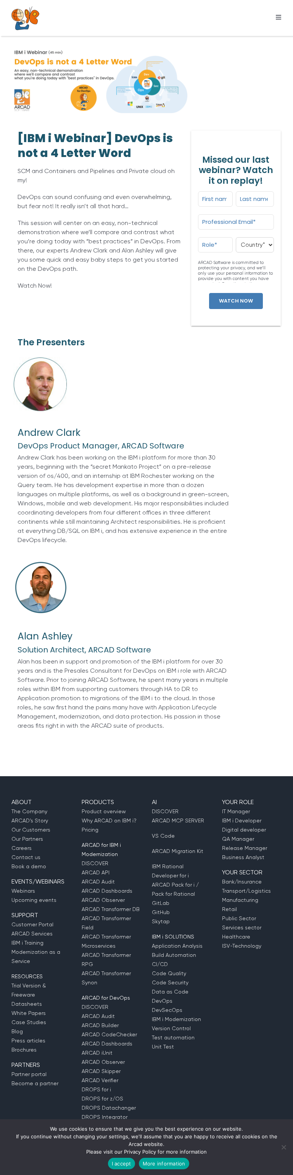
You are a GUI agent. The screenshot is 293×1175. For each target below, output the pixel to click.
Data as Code (170, 992)
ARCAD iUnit (97, 1053)
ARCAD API (95, 872)
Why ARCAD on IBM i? (109, 820)
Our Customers (30, 830)
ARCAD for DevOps (106, 998)
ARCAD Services (32, 934)
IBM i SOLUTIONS (173, 937)
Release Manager (244, 848)
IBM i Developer (241, 820)
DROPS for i (96, 1089)
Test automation (173, 1037)
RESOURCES (27, 976)
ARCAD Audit (98, 882)
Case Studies (28, 1022)
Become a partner (34, 1083)
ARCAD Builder (100, 1025)
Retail (229, 909)
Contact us (25, 857)
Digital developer (244, 830)
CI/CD (160, 964)
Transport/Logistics (246, 891)
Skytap (161, 921)
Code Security (170, 982)
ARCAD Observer (103, 900)
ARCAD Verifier (100, 1080)
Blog (17, 1031)
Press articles (28, 1040)
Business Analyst (243, 857)
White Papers (28, 1013)
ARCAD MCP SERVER (178, 820)
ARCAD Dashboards (107, 891)
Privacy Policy (140, 1152)
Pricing (90, 830)
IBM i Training (27, 943)
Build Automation (174, 955)
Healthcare (236, 937)
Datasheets (26, 1004)
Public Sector (239, 918)
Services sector (241, 927)
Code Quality (169, 973)
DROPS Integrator (104, 1117)
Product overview (104, 811)
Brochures (24, 1050)
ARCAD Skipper (101, 1071)
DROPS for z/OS (102, 1099)
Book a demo (28, 866)
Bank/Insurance (242, 882)
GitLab (160, 903)
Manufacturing (240, 900)
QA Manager (238, 839)
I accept (121, 1163)
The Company (29, 811)
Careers (21, 848)
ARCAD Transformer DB (111, 909)
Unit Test (163, 1047)
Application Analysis (177, 946)
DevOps (162, 1001)
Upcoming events (33, 900)
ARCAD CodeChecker (109, 1034)
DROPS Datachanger (109, 1108)
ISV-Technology (241, 946)
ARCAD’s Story (29, 820)
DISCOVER (95, 863)
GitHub (161, 912)
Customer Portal (32, 924)
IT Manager (236, 811)
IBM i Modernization (176, 1019)
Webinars (23, 891)
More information (164, 1163)
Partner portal (29, 1074)
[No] (283, 1147)
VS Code (163, 836)
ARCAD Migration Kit (177, 851)
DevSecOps (167, 1010)
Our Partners (27, 839)
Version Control (171, 1028)
